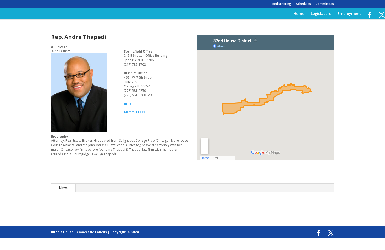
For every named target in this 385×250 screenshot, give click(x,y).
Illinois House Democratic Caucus (79, 232)
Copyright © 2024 (124, 232)
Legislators (321, 14)
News (63, 187)
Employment (349, 14)
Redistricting (281, 4)
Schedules (303, 4)
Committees (325, 4)
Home (299, 14)
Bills (127, 103)
